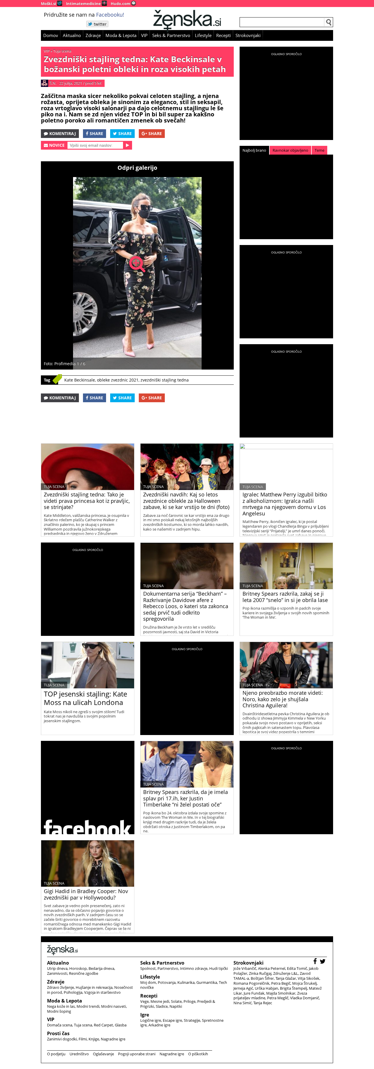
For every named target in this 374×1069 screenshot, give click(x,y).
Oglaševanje (103, 1053)
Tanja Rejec (262, 1002)
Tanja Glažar (286, 978)
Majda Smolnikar (280, 993)
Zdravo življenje (60, 987)
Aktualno (72, 35)
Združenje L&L (285, 973)
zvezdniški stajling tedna (165, 380)
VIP (144, 35)
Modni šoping (59, 1011)
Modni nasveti (113, 1006)
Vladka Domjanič (304, 997)
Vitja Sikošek (308, 978)
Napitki (175, 1006)
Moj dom (148, 982)
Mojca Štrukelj (304, 983)
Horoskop (78, 968)
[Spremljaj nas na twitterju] (323, 962)
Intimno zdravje (193, 968)
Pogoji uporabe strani (136, 1053)
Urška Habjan (266, 988)
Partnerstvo (167, 968)
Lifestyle (203, 35)
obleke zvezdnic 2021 (117, 380)
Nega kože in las (61, 1006)
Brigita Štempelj (293, 988)
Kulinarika (186, 982)
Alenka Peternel (271, 968)
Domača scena (59, 1025)
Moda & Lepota (120, 35)
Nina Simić (242, 1002)
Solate (176, 1001)
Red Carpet (103, 1025)
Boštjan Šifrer (262, 978)
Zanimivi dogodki (62, 1039)
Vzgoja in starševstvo (102, 992)
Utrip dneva (57, 968)
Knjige (94, 1039)
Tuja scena (62, 51)
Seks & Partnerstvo (171, 35)
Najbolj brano (254, 150)
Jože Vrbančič (244, 968)
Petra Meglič (277, 997)
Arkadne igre (159, 1025)
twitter (100, 24)
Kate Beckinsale (79, 380)
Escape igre (172, 1020)
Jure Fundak (254, 993)
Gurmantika (206, 982)
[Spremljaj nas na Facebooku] (315, 962)
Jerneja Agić (243, 988)
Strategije (192, 1020)
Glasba (121, 1025)
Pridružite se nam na (84, 14)
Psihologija (73, 992)
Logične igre (150, 1020)
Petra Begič (280, 983)
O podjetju (56, 1053)
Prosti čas (58, 1033)
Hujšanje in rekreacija (94, 987)
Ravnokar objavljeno (290, 150)
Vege (144, 1001)
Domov (50, 35)
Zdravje (93, 35)
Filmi (83, 1039)
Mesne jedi (159, 1001)
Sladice (162, 1006)
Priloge (189, 1001)
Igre (144, 1015)
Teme (319, 150)
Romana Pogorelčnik (251, 983)
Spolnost (148, 968)
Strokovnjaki (248, 35)
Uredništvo (79, 1053)
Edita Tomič (297, 968)
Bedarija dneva (101, 968)
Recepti (223, 35)
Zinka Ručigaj (260, 973)
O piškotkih (198, 1053)
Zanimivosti (57, 973)
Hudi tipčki (218, 968)
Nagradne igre (113, 1039)
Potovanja (167, 982)
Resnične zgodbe (83, 973)
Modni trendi (88, 1006)
